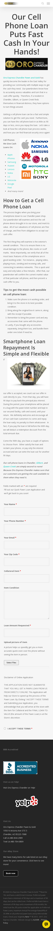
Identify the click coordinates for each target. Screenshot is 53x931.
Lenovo (10, 169)
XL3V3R (36, 920)
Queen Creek (9, 466)
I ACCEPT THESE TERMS (20, 728)
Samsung (11, 162)
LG (8, 176)
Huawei (10, 165)
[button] (48, 3)
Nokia (10, 173)
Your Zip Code (12, 554)
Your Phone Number (15, 521)
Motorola (11, 180)
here (27, 917)
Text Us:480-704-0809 (13, 841)
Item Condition (11, 587)
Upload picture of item (15, 642)
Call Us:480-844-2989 (13, 838)
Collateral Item (12, 571)
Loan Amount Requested (17, 625)
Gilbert (39, 463)
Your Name (10, 504)
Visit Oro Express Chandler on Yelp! (19, 787)
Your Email (10, 537)
